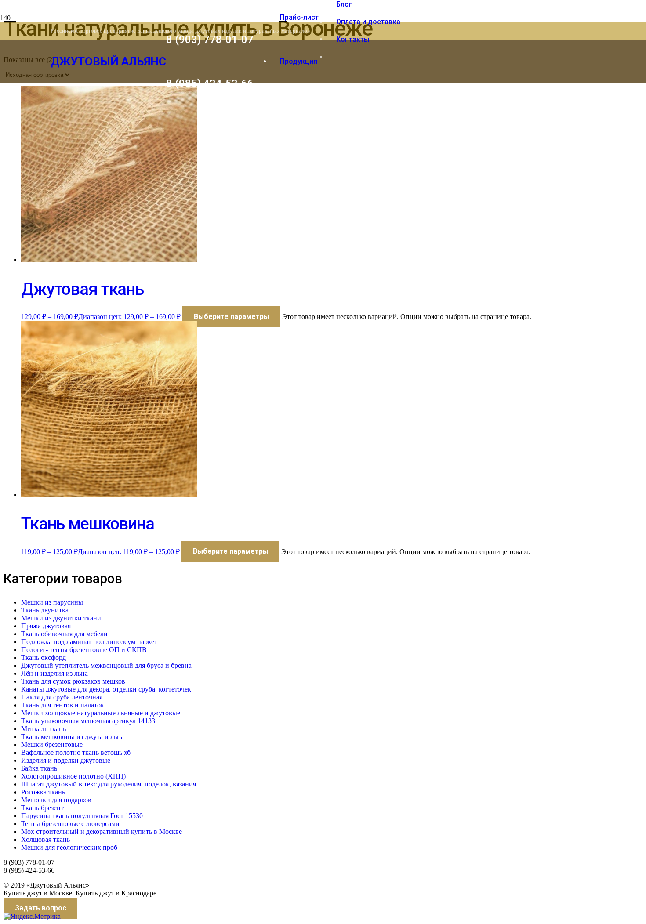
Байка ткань (39, 768)
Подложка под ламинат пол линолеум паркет (89, 641)
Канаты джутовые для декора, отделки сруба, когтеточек (106, 689)
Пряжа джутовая (46, 626)
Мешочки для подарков (56, 800)
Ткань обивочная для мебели (64, 634)
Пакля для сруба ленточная (61, 697)
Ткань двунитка (45, 610)
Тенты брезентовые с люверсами (70, 823)
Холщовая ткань (45, 839)
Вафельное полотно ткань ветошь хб (76, 752)
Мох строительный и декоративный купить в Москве (101, 831)
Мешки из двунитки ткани (61, 618)
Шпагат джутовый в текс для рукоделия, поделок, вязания (108, 784)
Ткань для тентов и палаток (62, 705)
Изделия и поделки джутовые (65, 760)
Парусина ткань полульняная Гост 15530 (82, 815)
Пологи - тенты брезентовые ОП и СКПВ (84, 649)
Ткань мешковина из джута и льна (72, 736)
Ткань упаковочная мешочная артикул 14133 (88, 721)
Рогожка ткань (43, 792)
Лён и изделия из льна (54, 673)
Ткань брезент (42, 808)
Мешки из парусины (52, 602)
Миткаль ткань (43, 728)
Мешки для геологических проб (69, 847)
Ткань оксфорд (43, 657)
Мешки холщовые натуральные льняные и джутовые (100, 713)
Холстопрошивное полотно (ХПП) (73, 776)
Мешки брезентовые (52, 744)
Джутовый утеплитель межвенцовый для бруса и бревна (106, 665)
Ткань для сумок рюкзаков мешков (73, 681)
